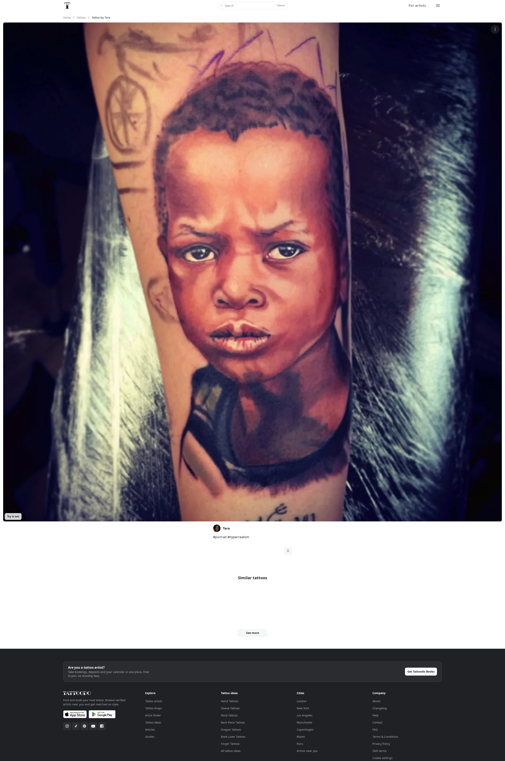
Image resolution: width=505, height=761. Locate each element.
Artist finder (153, 715)
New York (303, 708)
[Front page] (67, 5)
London (302, 701)
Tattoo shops (153, 708)
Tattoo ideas (153, 722)
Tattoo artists (153, 701)
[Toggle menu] (438, 5)
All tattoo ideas (231, 751)
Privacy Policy (381, 744)
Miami (301, 737)
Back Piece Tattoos (233, 722)
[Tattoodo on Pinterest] (84, 726)
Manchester (304, 722)
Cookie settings (382, 758)
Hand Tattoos (229, 701)
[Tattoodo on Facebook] (102, 726)
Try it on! (13, 516)
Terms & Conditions (385, 737)
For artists (417, 5)
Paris (300, 744)
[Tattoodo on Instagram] (67, 726)
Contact (377, 722)
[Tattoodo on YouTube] (93, 726)
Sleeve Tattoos (230, 708)
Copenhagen (305, 729)
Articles (150, 729)
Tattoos (281, 5)
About (376, 701)
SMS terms (379, 751)
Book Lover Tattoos (233, 737)
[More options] (495, 29)
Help (375, 715)
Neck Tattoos (229, 715)
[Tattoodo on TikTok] (76, 726)
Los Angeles (304, 715)
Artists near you (307, 751)
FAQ (375, 729)
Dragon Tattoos (231, 729)
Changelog (379, 708)
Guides (149, 737)
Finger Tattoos (230, 744)
